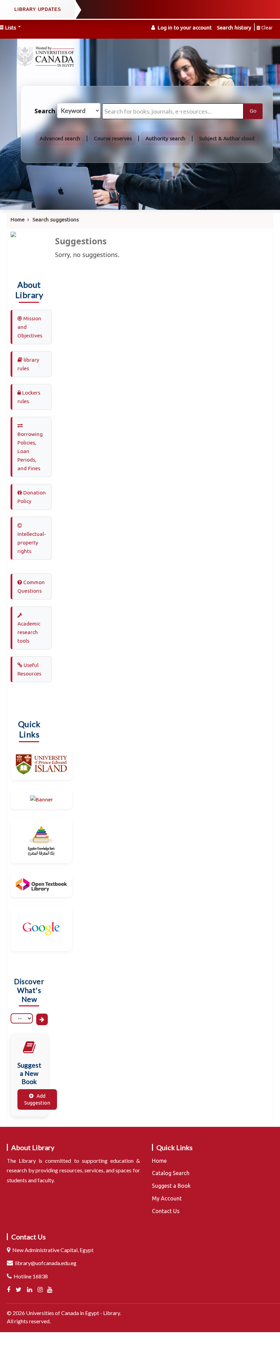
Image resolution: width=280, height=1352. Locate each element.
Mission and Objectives (29, 327)
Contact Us (166, 1211)
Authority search (165, 138)
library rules (28, 364)
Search (44, 111)
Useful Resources (29, 669)
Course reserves (113, 138)
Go (253, 111)
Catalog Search (171, 1173)
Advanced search (60, 138)
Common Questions (31, 586)
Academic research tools (28, 632)
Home (18, 219)
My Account (167, 1198)
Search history (234, 27)
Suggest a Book (171, 1186)
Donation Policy (31, 497)
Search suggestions (55, 219)
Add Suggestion (37, 1099)
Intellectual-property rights (31, 542)
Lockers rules (28, 397)
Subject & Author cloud (226, 138)
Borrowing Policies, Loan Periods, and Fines (30, 451)
